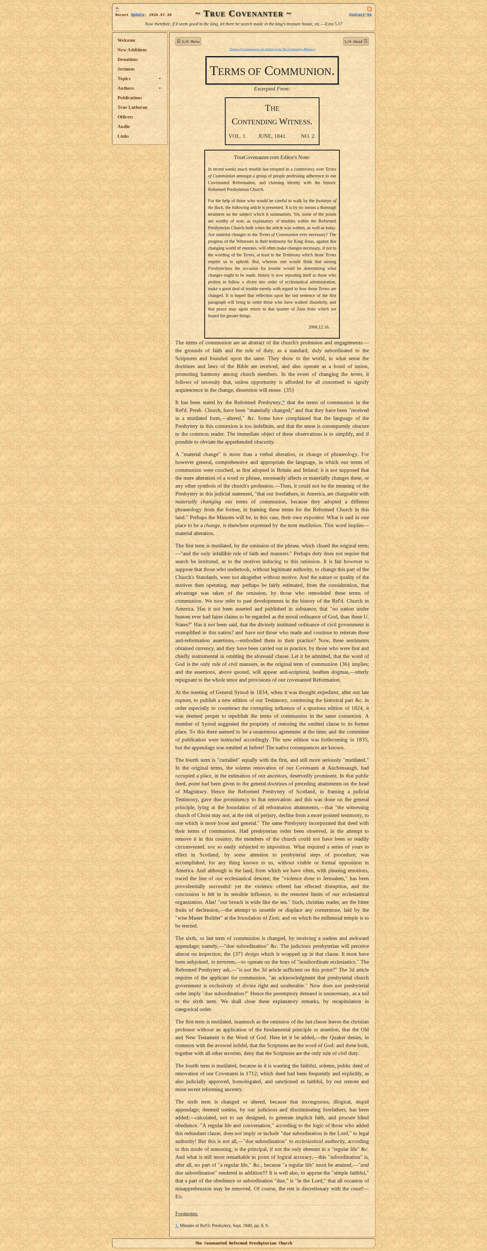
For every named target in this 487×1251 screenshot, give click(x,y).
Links (123, 136)
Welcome (126, 40)
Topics (124, 78)
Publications (130, 97)
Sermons (126, 69)
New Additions (132, 49)
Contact (360, 15)
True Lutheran (132, 107)
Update (138, 15)
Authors (126, 88)
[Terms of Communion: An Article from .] (272, 49)
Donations (128, 59)
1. (177, 1225)
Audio (124, 126)
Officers (125, 116)
